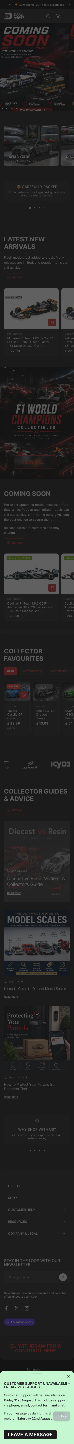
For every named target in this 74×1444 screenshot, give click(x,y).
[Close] (68, 1376)
